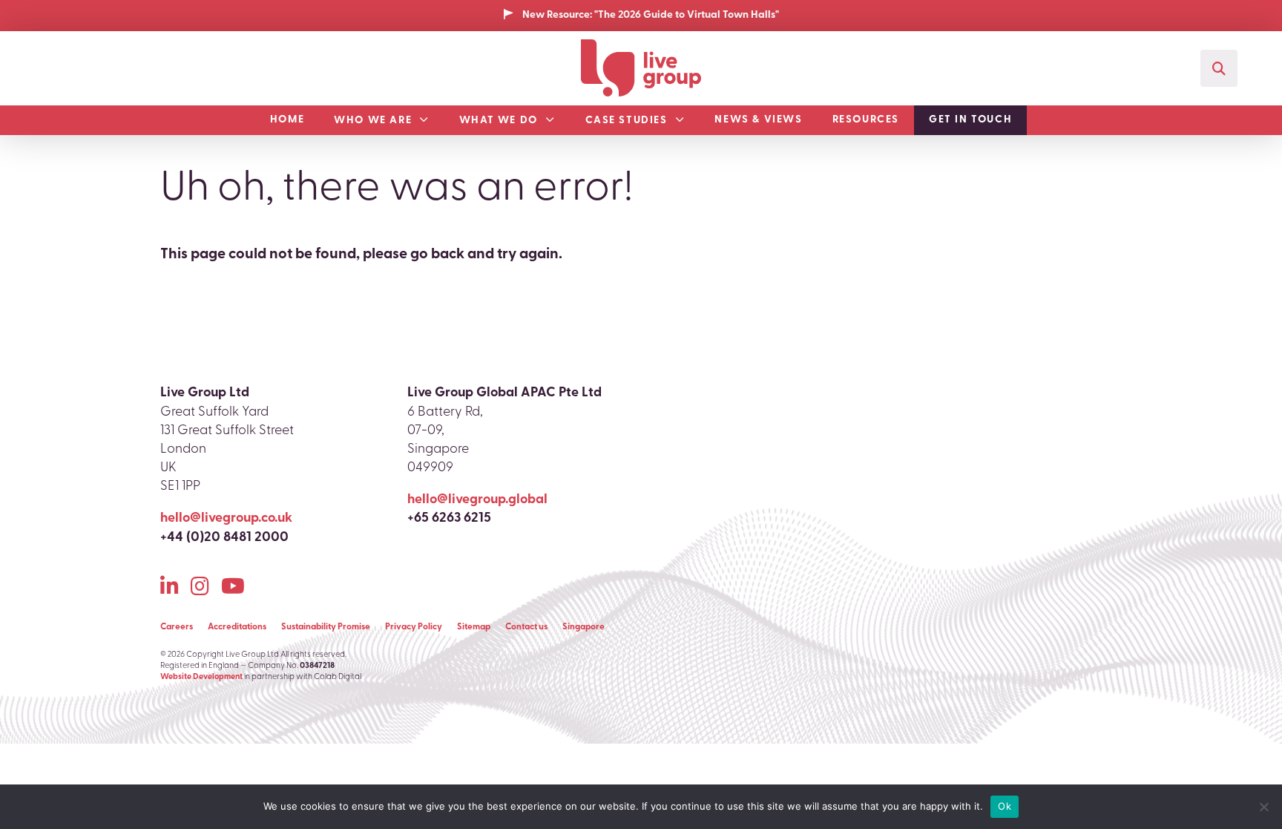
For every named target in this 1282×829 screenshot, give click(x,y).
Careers (176, 627)
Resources (865, 119)
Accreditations (237, 627)
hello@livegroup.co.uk (226, 518)
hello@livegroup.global (477, 500)
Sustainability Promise (325, 627)
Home (287, 119)
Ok (1004, 806)
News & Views (758, 119)
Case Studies (626, 120)
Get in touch (970, 119)
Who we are (373, 120)
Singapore (583, 627)
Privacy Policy (413, 627)
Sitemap (473, 627)
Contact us (526, 627)
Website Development (201, 677)
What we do (498, 120)
